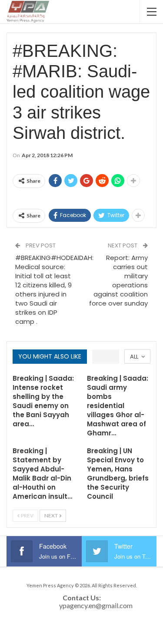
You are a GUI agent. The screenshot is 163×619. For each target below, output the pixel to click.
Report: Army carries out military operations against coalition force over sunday (118, 280)
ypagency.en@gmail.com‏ (96, 605)
